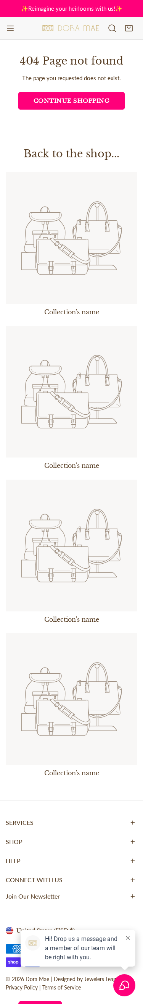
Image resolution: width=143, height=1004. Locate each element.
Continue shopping (72, 100)
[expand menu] (10, 28)
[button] (129, 28)
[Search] (112, 28)
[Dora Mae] (71, 28)
